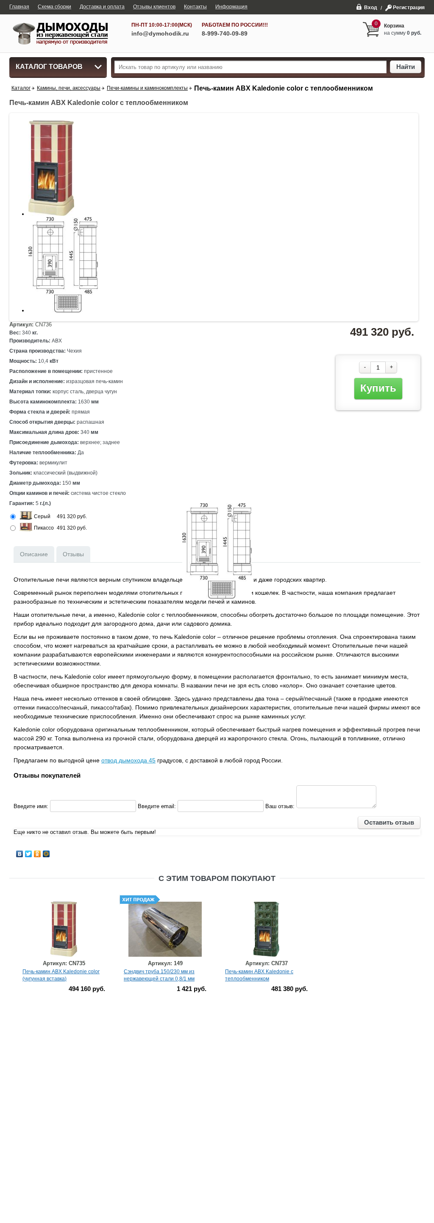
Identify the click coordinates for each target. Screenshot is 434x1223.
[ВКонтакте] (19, 853)
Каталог (21, 88)
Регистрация (409, 7)
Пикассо (44, 528)
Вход (370, 7)
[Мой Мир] (46, 853)
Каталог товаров (49, 66)
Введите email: (157, 806)
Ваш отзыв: (280, 806)
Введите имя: (31, 806)
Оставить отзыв (389, 822)
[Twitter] (28, 853)
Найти (405, 66)
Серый (42, 516)
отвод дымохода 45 (128, 760)
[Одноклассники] (37, 853)
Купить (378, 388)
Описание (34, 554)
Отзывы (73, 554)
